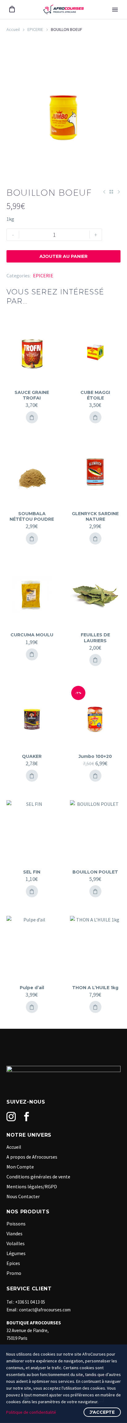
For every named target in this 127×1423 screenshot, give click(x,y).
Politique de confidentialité (31, 1412)
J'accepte (102, 1412)
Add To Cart (32, 417)
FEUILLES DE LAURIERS (95, 637)
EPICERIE (35, 29)
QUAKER (32, 756)
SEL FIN (31, 872)
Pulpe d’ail (32, 987)
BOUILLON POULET (95, 872)
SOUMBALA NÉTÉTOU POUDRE (32, 516)
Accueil (13, 29)
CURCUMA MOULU (31, 635)
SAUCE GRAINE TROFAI (31, 395)
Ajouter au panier (63, 256)
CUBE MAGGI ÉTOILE (95, 395)
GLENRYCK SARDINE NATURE (95, 516)
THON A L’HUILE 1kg (95, 987)
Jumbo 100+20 (95, 756)
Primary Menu (115, 9)
